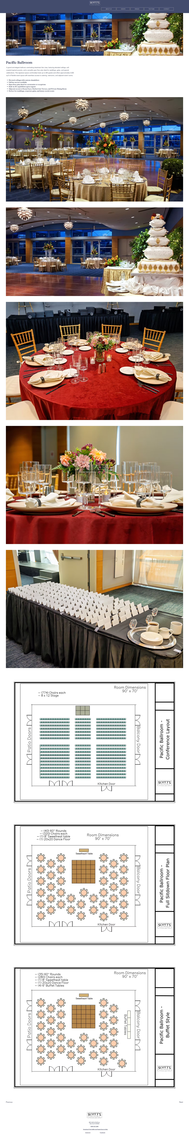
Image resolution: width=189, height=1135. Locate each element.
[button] (123, 8)
